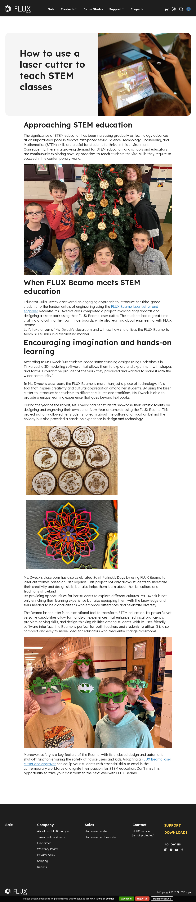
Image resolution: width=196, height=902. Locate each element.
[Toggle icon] (181, 9)
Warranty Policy (47, 849)
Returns (42, 867)
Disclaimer (44, 843)
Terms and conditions (51, 837)
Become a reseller (96, 831)
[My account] (173, 9)
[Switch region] (188, 9)
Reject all (142, 898)
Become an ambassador (101, 837)
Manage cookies (162, 898)
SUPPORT (172, 825)
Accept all (126, 898)
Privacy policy (46, 855)
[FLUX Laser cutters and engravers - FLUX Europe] (18, 9)
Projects (137, 9)
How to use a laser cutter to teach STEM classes (52, 70)
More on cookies (105, 898)
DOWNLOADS (176, 832)
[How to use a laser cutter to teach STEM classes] (98, 74)
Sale (51, 9)
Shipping (42, 861)
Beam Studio (93, 9)
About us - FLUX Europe (53, 831)
